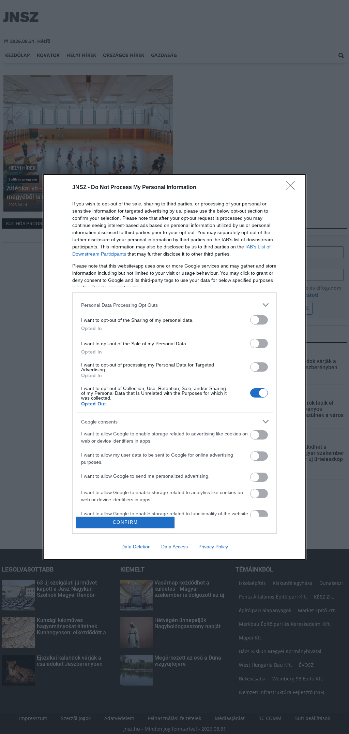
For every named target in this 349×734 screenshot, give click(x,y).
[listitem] (174, 304)
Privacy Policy (213, 546)
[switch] (259, 320)
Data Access (174, 546)
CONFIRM (125, 522)
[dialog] (174, 366)
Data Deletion (136, 546)
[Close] (292, 187)
